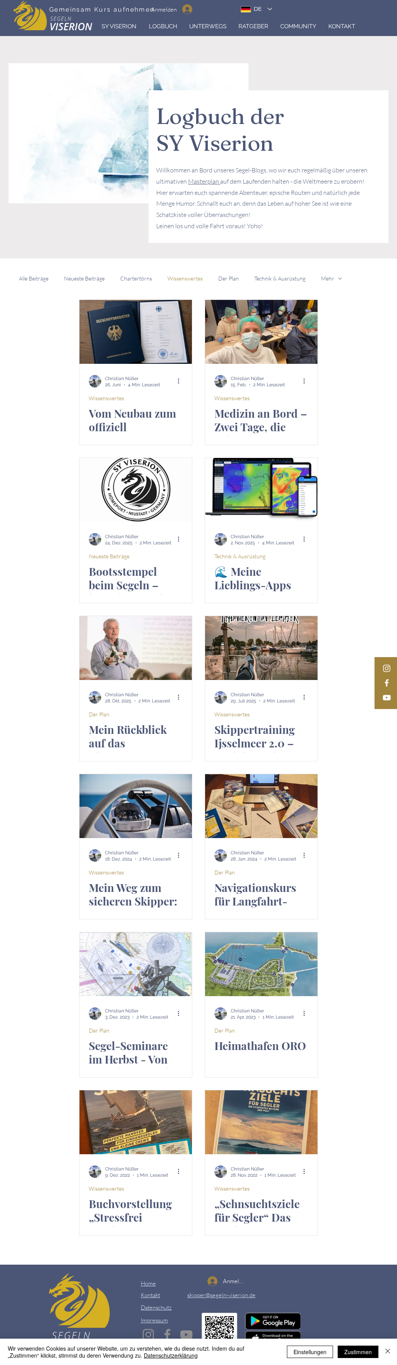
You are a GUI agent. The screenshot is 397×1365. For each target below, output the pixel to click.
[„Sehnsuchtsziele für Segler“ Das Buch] (261, 1122)
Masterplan (204, 181)
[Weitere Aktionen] (181, 381)
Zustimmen (358, 1352)
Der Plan (228, 278)
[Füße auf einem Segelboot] (261, 648)
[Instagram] (387, 668)
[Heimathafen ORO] (261, 964)
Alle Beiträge (33, 278)
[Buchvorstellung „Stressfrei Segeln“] (135, 1122)
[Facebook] (387, 683)
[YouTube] (387, 697)
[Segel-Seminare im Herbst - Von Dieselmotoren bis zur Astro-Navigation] (135, 964)
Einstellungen (309, 1352)
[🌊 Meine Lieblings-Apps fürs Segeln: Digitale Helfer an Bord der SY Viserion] (261, 490)
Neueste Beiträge (84, 278)
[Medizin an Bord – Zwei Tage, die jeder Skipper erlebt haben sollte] (261, 332)
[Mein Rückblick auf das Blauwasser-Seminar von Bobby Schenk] (135, 648)
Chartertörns (136, 278)
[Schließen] (387, 1352)
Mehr (327, 278)
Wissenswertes (185, 278)
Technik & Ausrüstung (280, 278)
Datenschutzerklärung (171, 1355)
